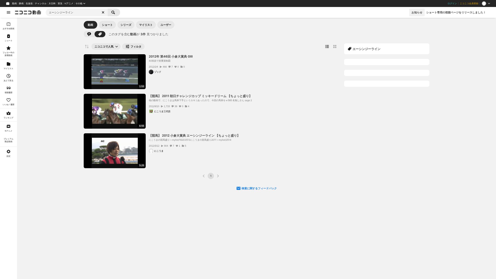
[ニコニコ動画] (28, 12)
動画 (14, 3)
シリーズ (126, 24)
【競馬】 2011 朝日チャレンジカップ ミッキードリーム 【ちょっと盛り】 (200, 96)
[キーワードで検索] (89, 34)
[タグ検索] (100, 34)
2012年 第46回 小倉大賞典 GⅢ (171, 56)
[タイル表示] (335, 46)
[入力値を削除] (103, 12)
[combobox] (77, 12)
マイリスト (146, 24)
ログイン (452, 3)
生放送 (29, 3)
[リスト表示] (327, 46)
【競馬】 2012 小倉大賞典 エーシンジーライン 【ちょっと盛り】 (194, 135)
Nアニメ (69, 3)
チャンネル (40, 3)
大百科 (52, 3)
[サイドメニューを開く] (8, 12)
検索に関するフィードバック (259, 188)
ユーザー (165, 24)
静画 (21, 3)
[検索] (114, 12)
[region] (8, 148)
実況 (60, 3)
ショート (107, 24)
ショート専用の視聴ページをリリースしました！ (456, 12)
